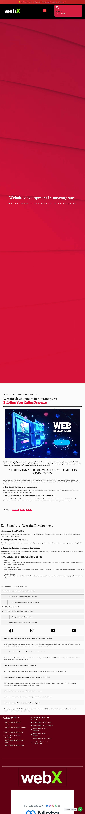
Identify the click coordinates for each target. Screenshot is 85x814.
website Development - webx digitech (19, 394)
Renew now (46, 2)
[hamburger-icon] (44, 10)
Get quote (59, 11)
